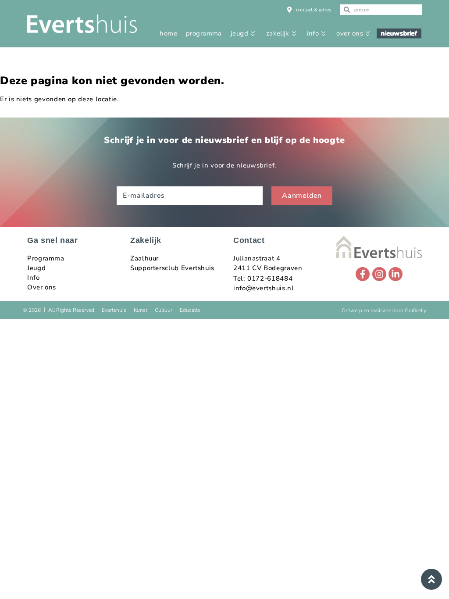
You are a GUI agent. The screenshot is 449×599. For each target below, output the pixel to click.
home (168, 33)
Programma (45, 258)
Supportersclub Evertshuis (172, 268)
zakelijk (277, 33)
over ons (349, 33)
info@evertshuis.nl (263, 288)
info (313, 33)
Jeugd (36, 268)
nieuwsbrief (399, 33)
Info (33, 277)
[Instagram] (379, 274)
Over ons (41, 287)
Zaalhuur (144, 258)
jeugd (239, 33)
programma (204, 33)
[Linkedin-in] (395, 274)
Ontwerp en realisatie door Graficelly (384, 310)
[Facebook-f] (363, 274)
